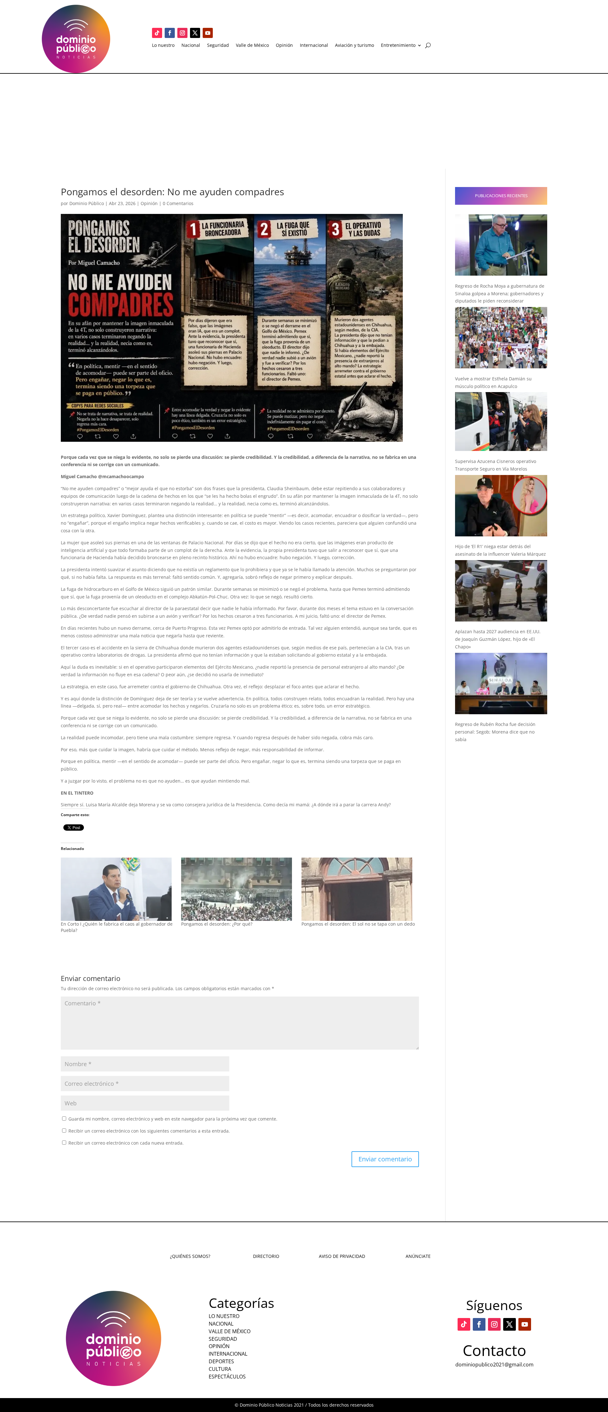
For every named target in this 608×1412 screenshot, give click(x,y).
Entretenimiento (398, 45)
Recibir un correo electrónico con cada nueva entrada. (126, 1143)
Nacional (190, 45)
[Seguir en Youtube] (208, 33)
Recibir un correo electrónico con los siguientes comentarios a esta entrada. (149, 1131)
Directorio (266, 1256)
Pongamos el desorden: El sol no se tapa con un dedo (358, 924)
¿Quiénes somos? (190, 1256)
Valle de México (252, 45)
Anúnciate (418, 1256)
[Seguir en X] (195, 33)
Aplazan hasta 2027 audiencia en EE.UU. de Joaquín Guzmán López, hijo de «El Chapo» (498, 639)
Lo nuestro (163, 45)
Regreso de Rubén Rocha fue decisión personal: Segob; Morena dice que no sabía (495, 731)
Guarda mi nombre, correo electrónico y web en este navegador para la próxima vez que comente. (172, 1119)
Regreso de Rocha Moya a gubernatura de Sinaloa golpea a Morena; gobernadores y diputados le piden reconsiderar (499, 293)
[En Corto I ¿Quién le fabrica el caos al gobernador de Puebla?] (118, 889)
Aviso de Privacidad (342, 1256)
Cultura (220, 1368)
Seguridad (218, 45)
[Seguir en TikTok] (157, 33)
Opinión (284, 45)
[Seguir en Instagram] (182, 33)
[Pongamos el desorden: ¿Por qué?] (238, 889)
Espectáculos (227, 1376)
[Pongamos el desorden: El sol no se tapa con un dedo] (358, 889)
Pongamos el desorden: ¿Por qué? (216, 924)
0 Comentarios (178, 203)
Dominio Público (86, 203)
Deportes (221, 1361)
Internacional (314, 45)
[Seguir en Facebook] (170, 33)
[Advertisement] (304, 121)
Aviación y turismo (354, 45)
